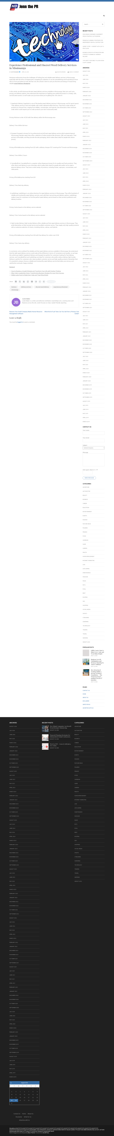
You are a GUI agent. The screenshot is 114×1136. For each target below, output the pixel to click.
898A (59, 1129)
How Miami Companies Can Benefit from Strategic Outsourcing (60, 727)
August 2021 (86, 311)
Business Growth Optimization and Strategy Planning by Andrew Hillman (93, 54)
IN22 (93, 1129)
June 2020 (85, 360)
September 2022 (87, 258)
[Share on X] (19, 281)
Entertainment (87, 511)
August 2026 (86, 71)
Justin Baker (15, 72)
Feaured (85, 528)
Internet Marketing (88, 560)
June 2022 (85, 271)
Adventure (86, 487)
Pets (84, 585)
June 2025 (85, 124)
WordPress (46, 1132)
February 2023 (87, 238)
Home (84, 694)
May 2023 (85, 226)
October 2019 (87, 393)
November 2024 (87, 152)
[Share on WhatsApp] (27, 281)
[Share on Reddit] (35, 281)
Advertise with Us (88, 708)
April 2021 (86, 328)
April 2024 (86, 181)
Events (85, 515)
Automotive (86, 491)
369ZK (52, 1131)
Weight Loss (86, 642)
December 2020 (87, 340)
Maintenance (87, 572)
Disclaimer (86, 701)
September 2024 (87, 161)
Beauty (85, 495)
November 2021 (87, 299)
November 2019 (87, 389)
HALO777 (28, 1131)
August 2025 (86, 116)
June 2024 (85, 173)
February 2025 (87, 140)
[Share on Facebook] (15, 281)
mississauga (15, 289)
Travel (85, 634)
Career (85, 503)
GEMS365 (55, 1129)
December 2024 (87, 148)
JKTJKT (97, 1129)
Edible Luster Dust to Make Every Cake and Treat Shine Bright (29, 275)
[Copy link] (51, 281)
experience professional (60, 287)
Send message (89, 478)
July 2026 (85, 75)
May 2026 (85, 83)
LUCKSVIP (34, 1131)
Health (85, 552)
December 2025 (87, 99)
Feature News (87, 524)
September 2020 (87, 352)
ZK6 (38, 1129)
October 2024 (87, 156)
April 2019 (86, 417)
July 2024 (85, 169)
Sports (85, 613)
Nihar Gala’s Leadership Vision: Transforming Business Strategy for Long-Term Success (37, 273)
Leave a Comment (74, 72)
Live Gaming (86, 568)
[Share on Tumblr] (39, 281)
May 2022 (85, 275)
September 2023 (87, 209)
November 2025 (87, 103)
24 (11, 1100)
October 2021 (87, 303)
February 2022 (87, 287)
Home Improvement (88, 556)
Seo (84, 601)
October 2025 (87, 108)
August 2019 (86, 401)
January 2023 (87, 242)
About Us (85, 697)
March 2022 (86, 283)
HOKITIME (19, 1131)
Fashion (85, 519)
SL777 (24, 1131)
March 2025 (86, 136)
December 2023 (87, 197)
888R (85, 1129)
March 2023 (86, 234)
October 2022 (87, 254)
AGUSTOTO (18, 1128)
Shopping (85, 605)
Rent (84, 593)
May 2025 (85, 128)
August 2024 (86, 165)
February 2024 (87, 189)
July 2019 (85, 405)
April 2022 (86, 279)
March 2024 (86, 185)
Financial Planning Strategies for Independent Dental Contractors (60, 736)
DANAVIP (40, 1131)
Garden (85, 548)
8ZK (82, 1129)
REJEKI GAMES (71, 1129)
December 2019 (87, 385)
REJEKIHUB (12, 1131)
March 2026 (86, 87)
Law (84, 564)
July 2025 (85, 120)
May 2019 (85, 413)
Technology (86, 625)
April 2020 (86, 368)
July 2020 (85, 356)
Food (84, 536)
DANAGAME (46, 1131)
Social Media (86, 609)
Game (84, 544)
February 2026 (87, 91)
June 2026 (85, 79)
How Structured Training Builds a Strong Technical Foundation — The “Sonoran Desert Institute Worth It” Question (96, 675)
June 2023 (85, 222)
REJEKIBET (33, 1129)
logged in (20, 322)
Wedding (85, 638)
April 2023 (86, 230)
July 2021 (85, 315)
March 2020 (86, 372)
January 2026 (87, 95)
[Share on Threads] (43, 281)
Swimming (85, 621)
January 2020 (87, 381)
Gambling (85, 540)
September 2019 (87, 397)
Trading (85, 629)
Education (86, 507)
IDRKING (89, 1129)
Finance (85, 532)
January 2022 (87, 291)
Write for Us (86, 704)
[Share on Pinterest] (31, 281)
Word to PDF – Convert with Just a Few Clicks (60, 745)
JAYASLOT (49, 1129)
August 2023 (86, 213)
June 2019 (85, 409)
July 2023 (85, 218)
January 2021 (87, 336)
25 (16, 1100)
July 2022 (85, 266)
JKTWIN (102, 1129)
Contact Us (86, 690)
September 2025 (87, 112)
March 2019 (86, 421)
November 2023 (87, 201)
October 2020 (87, 348)
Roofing (85, 597)
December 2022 (87, 246)
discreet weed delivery (42, 287)
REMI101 (63, 1129)
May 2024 (85, 177)
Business (14, 287)
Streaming (86, 617)
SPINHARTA (42, 1129)
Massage (85, 576)
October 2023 (87, 205)
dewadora (12, 1128)
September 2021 (87, 307)
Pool (84, 589)
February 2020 (87, 376)
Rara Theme (31, 1132)
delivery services (26, 287)
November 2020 (87, 344)
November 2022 (87, 250)
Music (84, 581)
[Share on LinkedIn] (23, 281)
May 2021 (85, 324)
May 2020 (85, 364)
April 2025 (86, 132)
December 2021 (87, 295)
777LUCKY (78, 1129)
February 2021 (87, 332)
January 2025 (87, 144)
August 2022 (86, 262)
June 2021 (85, 319)
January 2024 (87, 193)
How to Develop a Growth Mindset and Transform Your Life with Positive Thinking (36, 271)
